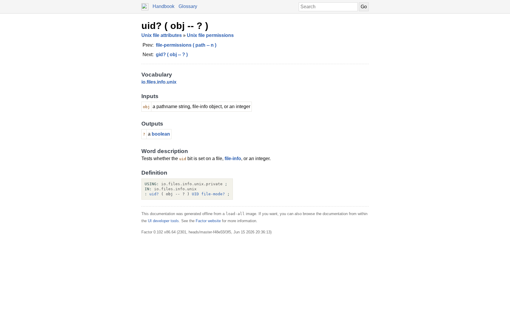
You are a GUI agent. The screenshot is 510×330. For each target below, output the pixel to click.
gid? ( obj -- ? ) (172, 54)
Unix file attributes (161, 35)
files (151, 81)
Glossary (188, 6)
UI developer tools (163, 221)
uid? (154, 194)
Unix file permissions (210, 35)
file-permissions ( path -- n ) (186, 45)
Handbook (163, 6)
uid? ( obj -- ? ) (174, 25)
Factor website (208, 221)
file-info (233, 158)
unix (171, 81)
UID (195, 194)
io (143, 81)
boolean (161, 133)
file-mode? (213, 194)
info (161, 81)
